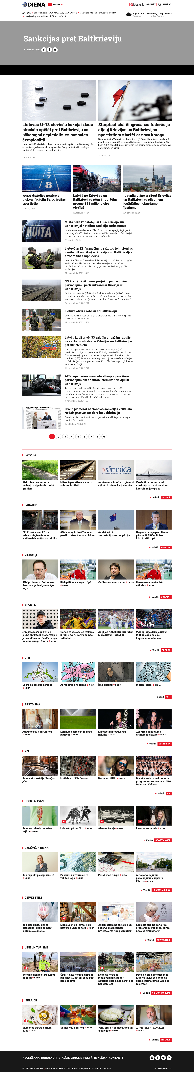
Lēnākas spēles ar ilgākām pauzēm (76, 733)
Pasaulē (31, 505)
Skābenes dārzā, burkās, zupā (37, 1029)
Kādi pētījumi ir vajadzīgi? (75, 583)
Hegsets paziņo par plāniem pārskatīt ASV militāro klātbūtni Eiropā (152, 535)
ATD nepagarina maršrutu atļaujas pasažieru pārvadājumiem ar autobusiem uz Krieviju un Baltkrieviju (97, 380)
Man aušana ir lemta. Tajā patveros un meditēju (77, 926)
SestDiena (32, 704)
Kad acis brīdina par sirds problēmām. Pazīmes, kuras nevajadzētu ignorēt (153, 927)
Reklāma (100, 1058)
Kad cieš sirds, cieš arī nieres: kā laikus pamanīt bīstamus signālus (37, 927)
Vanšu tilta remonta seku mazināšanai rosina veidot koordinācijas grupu (152, 485)
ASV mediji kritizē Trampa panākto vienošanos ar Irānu (77, 534)
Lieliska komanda (150, 828)
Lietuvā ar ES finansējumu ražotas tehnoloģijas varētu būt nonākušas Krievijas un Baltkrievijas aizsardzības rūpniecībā (99, 252)
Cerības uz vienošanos (116, 582)
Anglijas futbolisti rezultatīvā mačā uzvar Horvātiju (115, 633)
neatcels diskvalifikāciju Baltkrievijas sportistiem (44, 200)
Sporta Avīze (35, 801)
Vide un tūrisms (36, 947)
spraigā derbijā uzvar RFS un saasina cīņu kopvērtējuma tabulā (151, 635)
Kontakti (116, 1058)
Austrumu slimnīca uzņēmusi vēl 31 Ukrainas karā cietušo (116, 484)
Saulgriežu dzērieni (76, 1027)
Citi (27, 657)
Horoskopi (49, 1058)
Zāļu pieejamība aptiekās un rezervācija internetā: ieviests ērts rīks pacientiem (115, 927)
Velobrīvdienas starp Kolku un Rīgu (38, 976)
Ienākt (167, 4)
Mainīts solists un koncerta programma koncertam (153, 781)
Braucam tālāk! (111, 778)
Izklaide (31, 1000)
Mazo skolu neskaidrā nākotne (149, 584)
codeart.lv (106, 1068)
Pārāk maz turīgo (112, 875)
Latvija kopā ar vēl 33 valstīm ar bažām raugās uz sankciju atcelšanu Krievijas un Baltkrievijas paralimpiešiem (99, 341)
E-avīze (64, 1058)
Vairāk (156, 497)
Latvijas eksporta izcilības (36, 16)
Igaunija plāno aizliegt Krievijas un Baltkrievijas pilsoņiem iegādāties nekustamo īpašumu (147, 202)
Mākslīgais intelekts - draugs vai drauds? (98, 13)
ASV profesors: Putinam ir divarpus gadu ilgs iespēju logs (38, 585)
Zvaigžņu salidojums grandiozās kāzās (151, 733)
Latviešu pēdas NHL (76, 828)
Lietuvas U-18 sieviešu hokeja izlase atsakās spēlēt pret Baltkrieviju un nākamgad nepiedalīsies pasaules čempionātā (57, 132)
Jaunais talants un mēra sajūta (37, 830)
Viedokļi (31, 555)
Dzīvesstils (33, 897)
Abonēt (151, 4)
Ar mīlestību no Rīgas (77, 684)
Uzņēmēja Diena (37, 848)
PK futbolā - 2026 (58, 16)
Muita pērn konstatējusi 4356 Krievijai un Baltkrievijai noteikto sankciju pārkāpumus (95, 224)
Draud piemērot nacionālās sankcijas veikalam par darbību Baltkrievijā (98, 411)
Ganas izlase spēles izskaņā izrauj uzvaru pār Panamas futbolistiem (77, 635)
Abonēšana (31, 1058)
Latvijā (30, 455)
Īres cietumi (109, 684)
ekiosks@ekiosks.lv (163, 1068)
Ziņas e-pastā (82, 1058)
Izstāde (74, 778)
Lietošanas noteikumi (55, 1068)
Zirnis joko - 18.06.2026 (150, 1029)
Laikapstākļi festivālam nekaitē (112, 733)
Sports (30, 604)
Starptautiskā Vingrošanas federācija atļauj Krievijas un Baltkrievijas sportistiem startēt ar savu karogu (134, 129)
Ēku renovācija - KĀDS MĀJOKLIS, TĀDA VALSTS (55, 13)
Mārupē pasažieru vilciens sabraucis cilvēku (76, 484)
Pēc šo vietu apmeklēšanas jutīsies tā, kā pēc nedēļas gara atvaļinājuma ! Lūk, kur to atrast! (152, 979)
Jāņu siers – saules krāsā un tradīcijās (115, 1029)
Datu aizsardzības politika (78, 1068)
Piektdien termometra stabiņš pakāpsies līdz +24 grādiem (38, 485)
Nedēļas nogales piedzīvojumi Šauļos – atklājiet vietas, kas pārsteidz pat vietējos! (115, 979)
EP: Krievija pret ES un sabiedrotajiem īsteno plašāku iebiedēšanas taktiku (39, 535)
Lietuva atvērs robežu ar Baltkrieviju (91, 311)
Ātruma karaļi (110, 828)
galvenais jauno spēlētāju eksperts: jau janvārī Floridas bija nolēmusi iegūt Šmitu (39, 636)
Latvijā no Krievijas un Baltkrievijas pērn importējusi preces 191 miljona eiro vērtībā (95, 202)
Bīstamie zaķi (148, 684)
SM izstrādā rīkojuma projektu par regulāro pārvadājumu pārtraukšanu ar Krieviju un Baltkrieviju (96, 285)
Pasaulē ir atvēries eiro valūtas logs (74, 877)
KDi (27, 751)
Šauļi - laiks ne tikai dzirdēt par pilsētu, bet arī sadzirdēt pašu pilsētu (77, 977)
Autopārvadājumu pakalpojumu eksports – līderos (150, 878)
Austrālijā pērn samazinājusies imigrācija (114, 534)
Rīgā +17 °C (139, 13)
